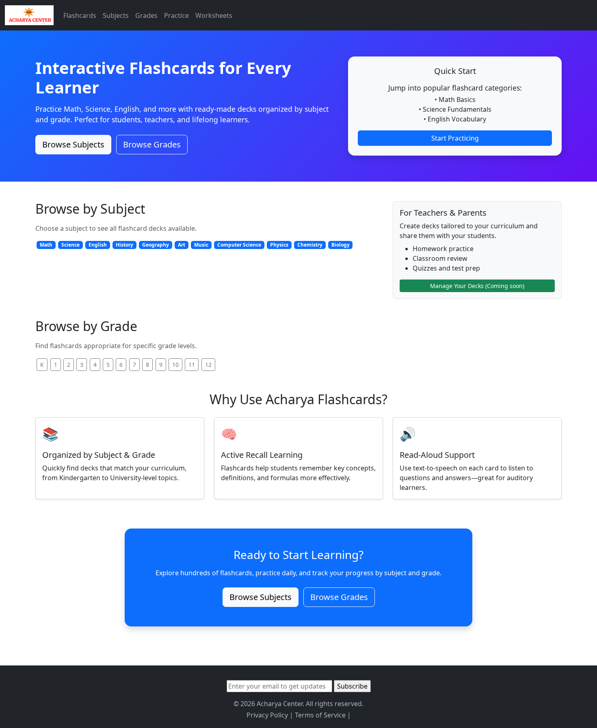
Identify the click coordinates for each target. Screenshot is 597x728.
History (124, 244)
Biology (340, 244)
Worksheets (213, 15)
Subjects (116, 15)
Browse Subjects (73, 144)
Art (181, 244)
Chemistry (309, 244)
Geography (155, 244)
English (98, 244)
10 (175, 364)
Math (46, 244)
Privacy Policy (267, 715)
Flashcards (79, 15)
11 (191, 364)
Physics (279, 244)
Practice (176, 15)
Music (201, 244)
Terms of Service (320, 715)
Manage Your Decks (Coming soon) (477, 286)
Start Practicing (455, 138)
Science (70, 244)
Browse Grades (152, 144)
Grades (146, 15)
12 (208, 364)
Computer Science (239, 244)
